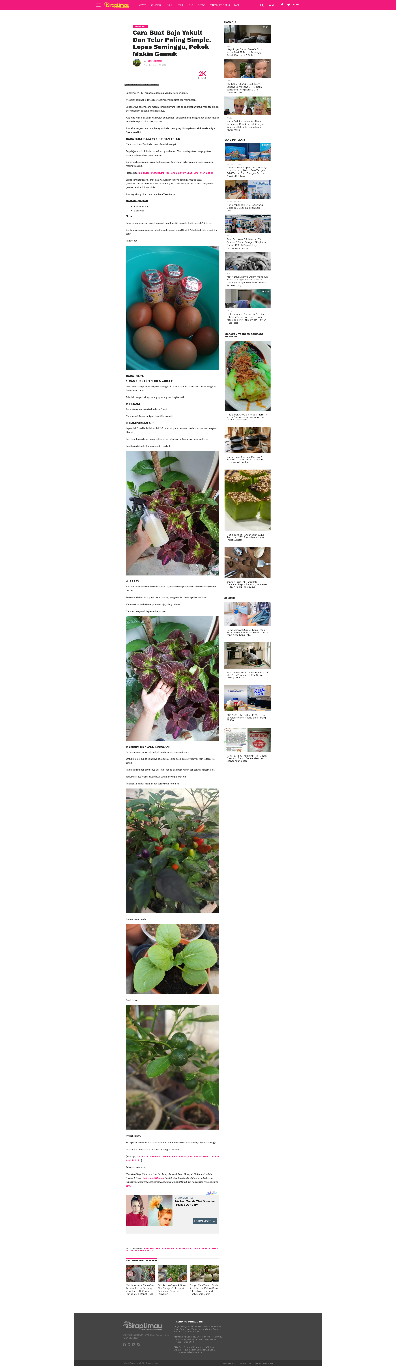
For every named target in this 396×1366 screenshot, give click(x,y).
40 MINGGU (156, 5)
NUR (191, 5)
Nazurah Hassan (154, 60)
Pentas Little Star (220, 5)
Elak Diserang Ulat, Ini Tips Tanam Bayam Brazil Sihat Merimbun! (176, 172)
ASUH (170, 5)
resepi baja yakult (144, 1251)
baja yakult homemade (178, 1248)
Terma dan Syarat (264, 1363)
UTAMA (142, 5)
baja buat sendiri (154, 1248)
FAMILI (181, 5)
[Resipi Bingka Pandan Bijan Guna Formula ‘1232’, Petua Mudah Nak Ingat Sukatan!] (248, 530)
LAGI (236, 5)
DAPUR (201, 5)
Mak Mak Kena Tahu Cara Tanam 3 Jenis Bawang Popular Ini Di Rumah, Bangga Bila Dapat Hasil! (140, 1289)
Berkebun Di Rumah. (153, 1177)
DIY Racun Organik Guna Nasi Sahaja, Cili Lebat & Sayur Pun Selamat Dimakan (172, 1289)
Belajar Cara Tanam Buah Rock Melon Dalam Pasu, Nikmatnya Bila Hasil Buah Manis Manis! (204, 1289)
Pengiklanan (229, 1363)
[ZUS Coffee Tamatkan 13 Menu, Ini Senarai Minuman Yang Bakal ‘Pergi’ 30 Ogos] (247, 710)
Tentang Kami (245, 1363)
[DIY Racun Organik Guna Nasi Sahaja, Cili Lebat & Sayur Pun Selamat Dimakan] (172, 1281)
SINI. (128, 1185)
